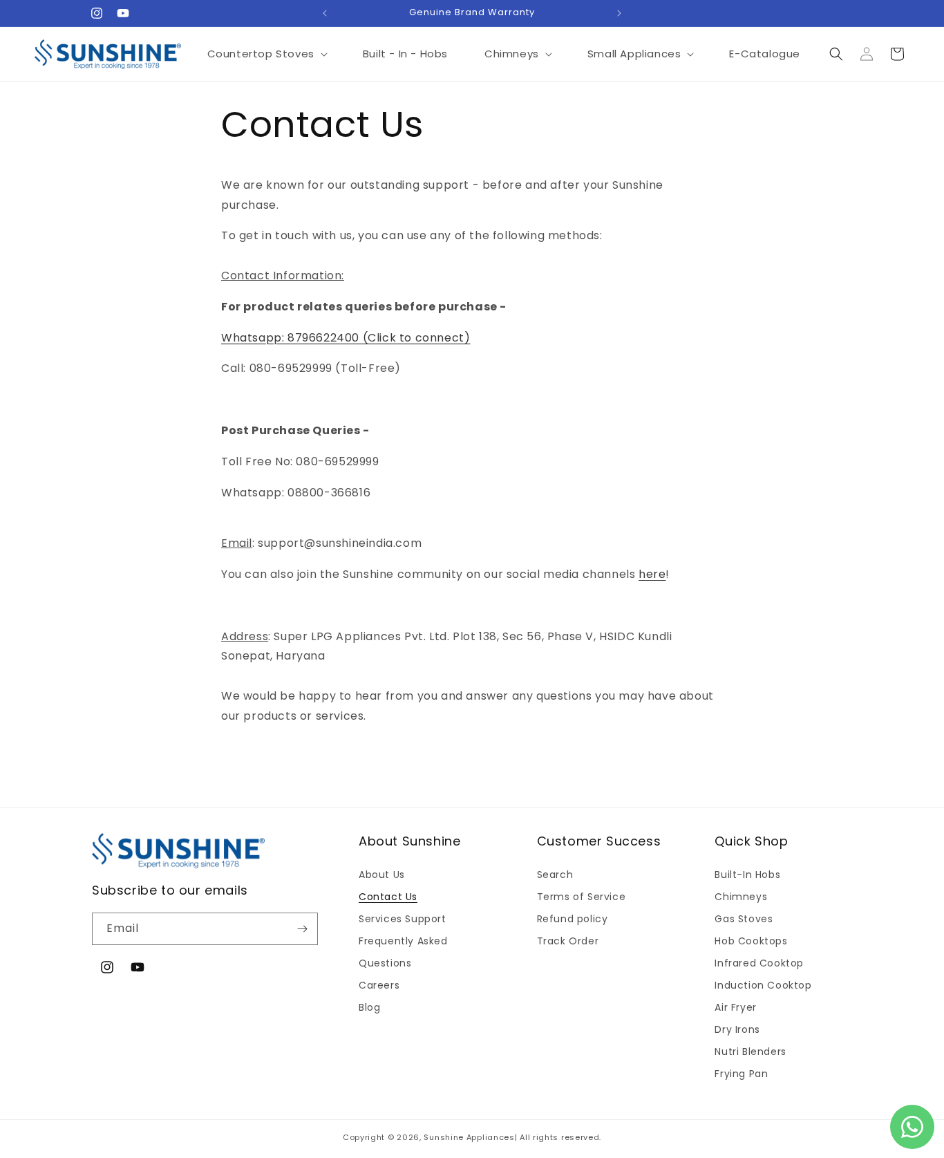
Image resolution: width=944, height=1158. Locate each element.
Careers (379, 985)
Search (555, 874)
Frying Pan (741, 1074)
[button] (266, 54)
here (652, 574)
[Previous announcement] (325, 13)
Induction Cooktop (763, 985)
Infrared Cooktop (759, 963)
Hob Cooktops (751, 941)
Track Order (568, 941)
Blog (369, 1007)
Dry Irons (737, 1029)
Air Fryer (735, 1007)
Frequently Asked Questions (403, 952)
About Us (382, 874)
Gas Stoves (744, 919)
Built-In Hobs (747, 874)
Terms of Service (581, 897)
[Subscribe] (302, 929)
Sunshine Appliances (469, 1137)
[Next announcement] (619, 13)
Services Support (402, 919)
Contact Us (388, 897)
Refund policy (572, 919)
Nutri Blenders (750, 1051)
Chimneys (741, 897)
